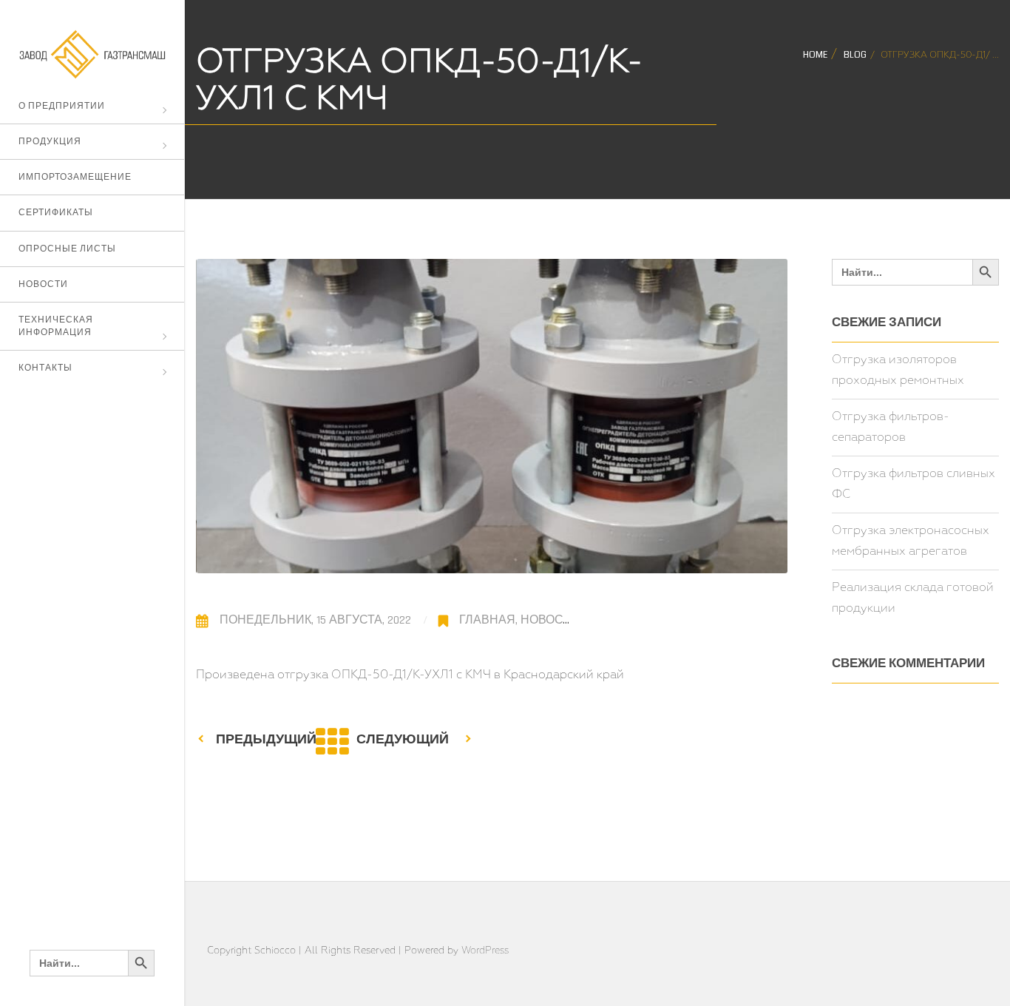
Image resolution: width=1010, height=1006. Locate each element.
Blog (855, 55)
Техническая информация (55, 326)
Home (815, 55)
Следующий (402, 739)
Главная (487, 620)
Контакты (45, 368)
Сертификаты (55, 212)
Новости (43, 284)
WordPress (485, 951)
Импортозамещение (75, 177)
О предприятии (61, 106)
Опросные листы (67, 249)
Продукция (49, 141)
